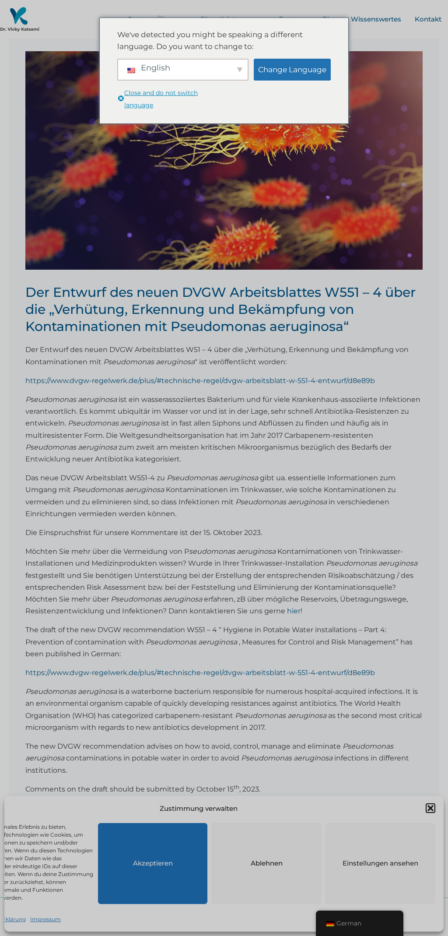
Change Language (292, 69)
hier (294, 611)
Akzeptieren (153, 863)
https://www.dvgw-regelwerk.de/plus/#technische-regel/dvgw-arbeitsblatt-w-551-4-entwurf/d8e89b (200, 381)
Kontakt (428, 19)
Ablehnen (267, 863)
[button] (430, 808)
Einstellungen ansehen (380, 863)
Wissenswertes (376, 19)
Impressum (45, 919)
